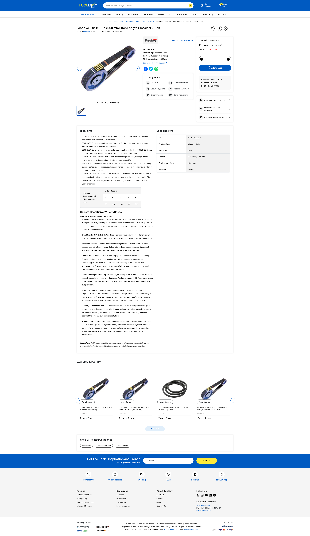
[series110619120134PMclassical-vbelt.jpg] (96, 389)
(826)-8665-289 (203, 505)
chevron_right (232, 400)
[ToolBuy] (88, 5)
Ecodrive (86, 31)
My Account (121, 498)
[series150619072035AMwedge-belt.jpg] (174, 389)
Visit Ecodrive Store (183, 40)
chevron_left (77, 400)
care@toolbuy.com (203, 510)
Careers (159, 498)
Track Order (121, 502)
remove (201, 59)
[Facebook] (198, 495)
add (228, 59)
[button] (80, 68)
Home (109, 21)
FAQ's (158, 502)
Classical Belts (148, 21)
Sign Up (206, 460)
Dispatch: (205, 79)
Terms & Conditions (84, 495)
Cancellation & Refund (85, 502)
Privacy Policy (82, 498)
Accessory (118, 21)
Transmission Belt (132, 21)
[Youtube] (206, 495)
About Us (160, 495)
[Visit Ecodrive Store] (150, 40)
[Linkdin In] (210, 495)
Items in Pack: (207, 83)
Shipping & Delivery (84, 506)
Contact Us (161, 506)
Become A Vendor (123, 506)
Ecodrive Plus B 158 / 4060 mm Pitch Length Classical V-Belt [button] (179, 21)
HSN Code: (205, 86)
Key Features (149, 49)
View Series (86, 402)
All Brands (120, 495)
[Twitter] (214, 495)
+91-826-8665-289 (170, 529)
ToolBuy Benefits (154, 77)
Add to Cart (215, 68)
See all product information (155, 62)
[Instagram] (202, 495)
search (190, 5)
